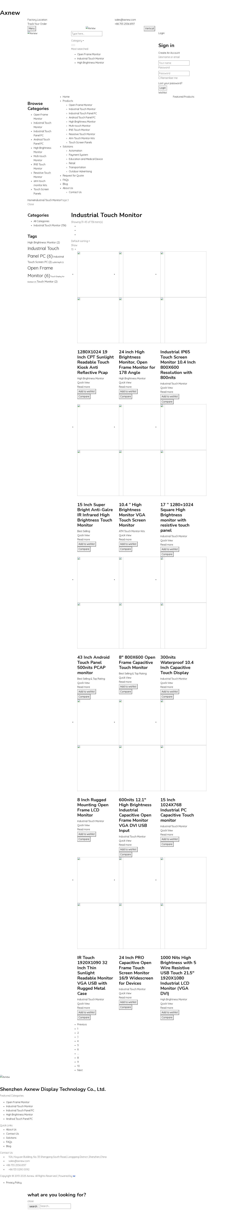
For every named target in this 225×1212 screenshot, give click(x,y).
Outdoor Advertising (80, 171)
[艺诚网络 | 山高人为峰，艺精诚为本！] (74, 1175)
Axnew (10, 13)
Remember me (169, 77)
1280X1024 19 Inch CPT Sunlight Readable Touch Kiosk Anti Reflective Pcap (95, 362)
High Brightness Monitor (90, 62)
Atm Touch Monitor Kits (82, 138)
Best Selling (83, 531)
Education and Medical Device (86, 159)
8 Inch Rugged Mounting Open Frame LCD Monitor (93, 807)
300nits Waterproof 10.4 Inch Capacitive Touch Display (177, 665)
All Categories (41, 221)
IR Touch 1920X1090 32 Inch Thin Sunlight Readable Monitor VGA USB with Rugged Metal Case (95, 975)
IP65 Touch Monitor (79, 129)
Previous (82, 1024)
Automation (75, 150)
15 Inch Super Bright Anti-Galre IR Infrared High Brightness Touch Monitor (95, 515)
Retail (72, 163)
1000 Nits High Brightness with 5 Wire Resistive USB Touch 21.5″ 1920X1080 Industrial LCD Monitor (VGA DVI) (178, 975)
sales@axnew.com (125, 19)
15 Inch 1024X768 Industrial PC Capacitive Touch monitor (177, 810)
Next (80, 1070)
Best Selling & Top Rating (91, 678)
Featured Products (183, 96)
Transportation (77, 167)
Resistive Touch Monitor (82, 134)
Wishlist (162, 92)
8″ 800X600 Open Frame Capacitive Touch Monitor (137, 662)
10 (78, 1065)
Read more (83, 386)
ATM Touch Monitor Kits (132, 531)
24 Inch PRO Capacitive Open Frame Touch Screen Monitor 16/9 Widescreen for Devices (136, 970)
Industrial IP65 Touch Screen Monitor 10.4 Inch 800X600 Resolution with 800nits (178, 365)
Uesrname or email (169, 57)
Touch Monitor (47, 281)
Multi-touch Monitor (80, 125)
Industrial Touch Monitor (90, 58)
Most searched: (79, 48)
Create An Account (169, 52)
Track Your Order (37, 23)
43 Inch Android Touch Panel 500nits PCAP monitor (93, 665)
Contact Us (75, 192)
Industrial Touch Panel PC (83, 113)
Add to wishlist (87, 391)
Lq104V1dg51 (58, 262)
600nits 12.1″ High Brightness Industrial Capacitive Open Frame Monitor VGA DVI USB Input (135, 815)
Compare (84, 396)
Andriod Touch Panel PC (82, 117)
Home (31, 200)
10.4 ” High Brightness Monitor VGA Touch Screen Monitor (132, 515)
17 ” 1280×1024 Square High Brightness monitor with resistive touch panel (176, 517)
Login (161, 33)
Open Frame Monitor (89, 54)
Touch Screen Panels (80, 142)
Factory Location (37, 19)
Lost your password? (170, 83)
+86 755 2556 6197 (125, 23)
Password (164, 67)
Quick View (83, 382)
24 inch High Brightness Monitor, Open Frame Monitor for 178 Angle (137, 362)
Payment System (78, 154)
